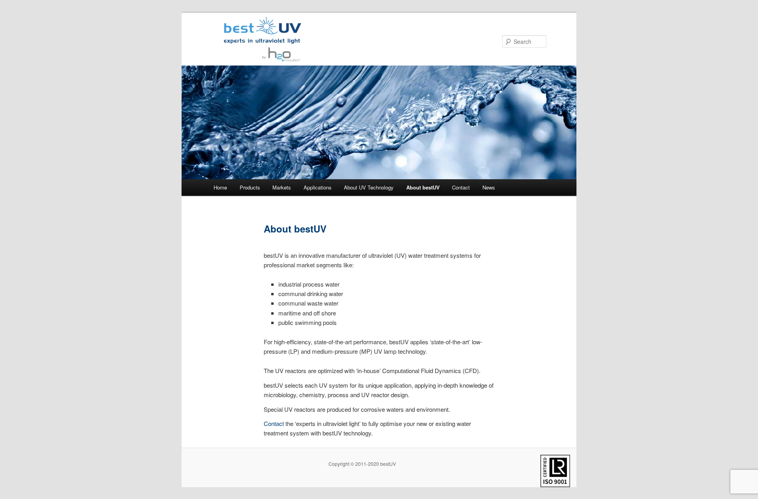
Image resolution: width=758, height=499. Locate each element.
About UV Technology (369, 187)
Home (220, 187)
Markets (281, 187)
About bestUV (423, 187)
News (488, 187)
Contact (461, 187)
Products (250, 187)
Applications (318, 187)
